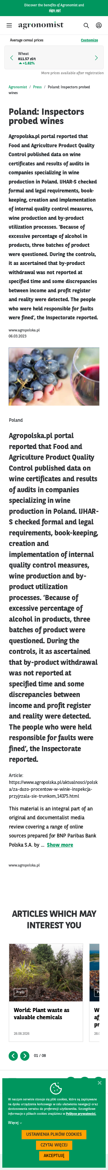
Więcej (13, 1123)
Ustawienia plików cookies (54, 1135)
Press (37, 87)
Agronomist (18, 87)
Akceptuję (54, 1156)
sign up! (55, 10)
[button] (9, 25)
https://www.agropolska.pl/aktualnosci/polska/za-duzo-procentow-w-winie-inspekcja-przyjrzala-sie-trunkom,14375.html (53, 789)
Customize (89, 40)
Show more (60, 845)
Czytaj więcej (54, 1145)
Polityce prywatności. (81, 1114)
